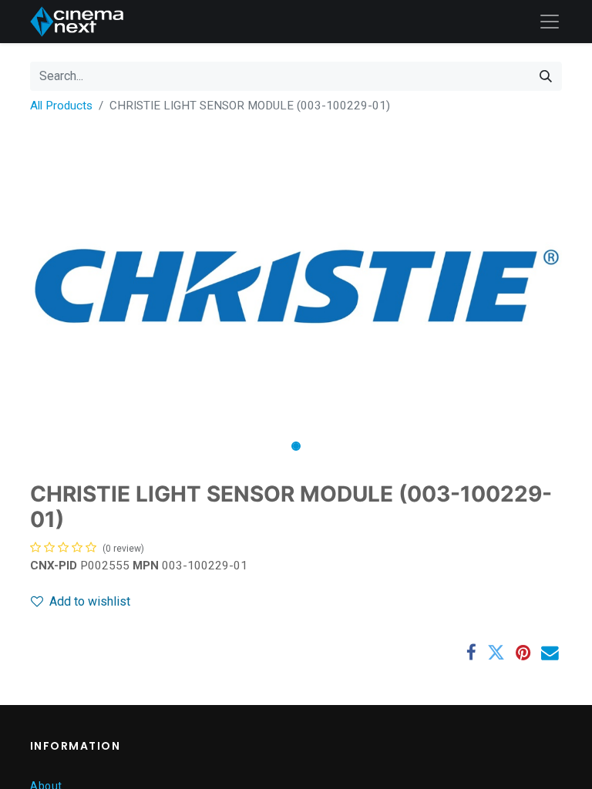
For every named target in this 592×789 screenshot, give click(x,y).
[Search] (546, 76)
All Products (61, 105)
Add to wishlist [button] (89, 601)
